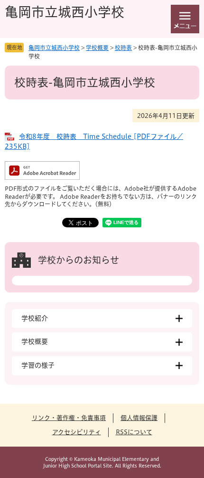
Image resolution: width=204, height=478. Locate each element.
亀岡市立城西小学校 (64, 12)
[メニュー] (185, 19)
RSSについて (134, 432)
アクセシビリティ (76, 432)
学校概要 (97, 47)
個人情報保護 (139, 418)
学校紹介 (34, 318)
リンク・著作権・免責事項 (69, 418)
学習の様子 (38, 365)
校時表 (123, 47)
